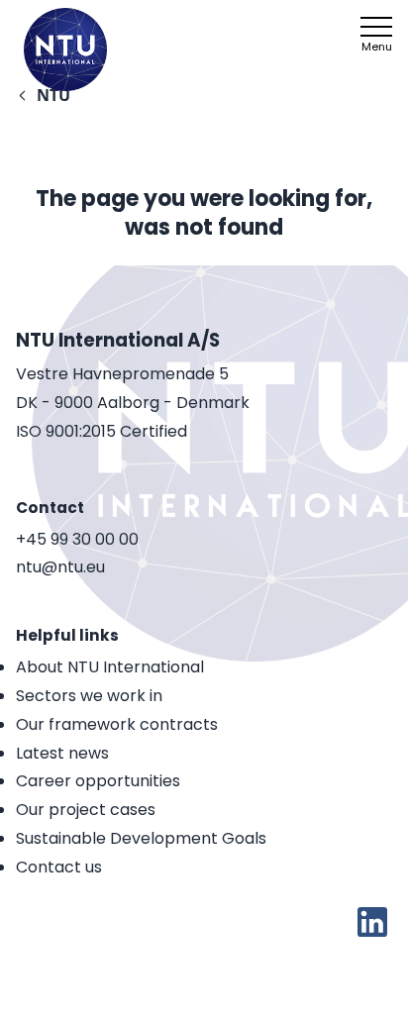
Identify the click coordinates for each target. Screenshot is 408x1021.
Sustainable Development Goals (141, 838)
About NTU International (110, 667)
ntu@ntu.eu (60, 568)
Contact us (59, 867)
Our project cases (85, 809)
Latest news (62, 753)
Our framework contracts (117, 724)
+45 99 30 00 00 (77, 540)
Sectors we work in (89, 695)
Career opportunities (98, 780)
